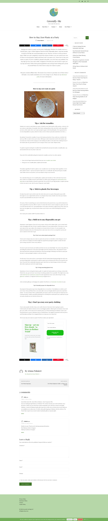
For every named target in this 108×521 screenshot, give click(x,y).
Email (21, 467)
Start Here (45, 26)
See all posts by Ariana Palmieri (32, 374)
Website (21, 473)
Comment (22, 445)
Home (38, 26)
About (60, 26)
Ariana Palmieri (40, 40)
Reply (22, 413)
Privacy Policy (22, 499)
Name (21, 460)
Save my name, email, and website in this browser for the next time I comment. (39, 480)
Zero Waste (67, 26)
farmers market (35, 274)
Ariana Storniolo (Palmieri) (79, 76)
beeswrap (40, 276)
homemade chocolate (56, 281)
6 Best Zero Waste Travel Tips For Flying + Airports (80, 77)
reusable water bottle (51, 160)
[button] (33, 348)
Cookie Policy (22, 504)
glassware (22, 276)
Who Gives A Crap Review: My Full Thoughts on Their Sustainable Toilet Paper (81, 61)
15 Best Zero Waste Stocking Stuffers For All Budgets (80, 90)
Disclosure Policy (23, 500)
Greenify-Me (54, 21)
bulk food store (26, 274)
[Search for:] (81, 37)
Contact (53, 26)
